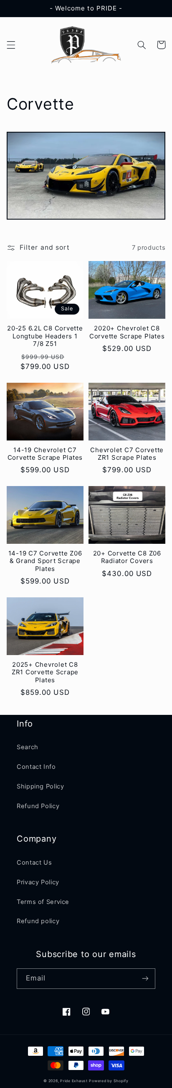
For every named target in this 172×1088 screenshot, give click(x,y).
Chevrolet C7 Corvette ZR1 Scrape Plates (127, 454)
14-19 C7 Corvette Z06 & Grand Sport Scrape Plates (45, 561)
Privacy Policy (38, 882)
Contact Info (36, 767)
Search (27, 747)
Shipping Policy (40, 786)
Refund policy (38, 921)
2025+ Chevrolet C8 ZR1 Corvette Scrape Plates (45, 672)
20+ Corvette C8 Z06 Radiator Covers (127, 557)
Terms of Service (43, 902)
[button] (10, 44)
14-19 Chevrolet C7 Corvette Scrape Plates (45, 454)
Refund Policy (38, 806)
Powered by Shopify (108, 1081)
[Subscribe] (145, 978)
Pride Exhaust (74, 1081)
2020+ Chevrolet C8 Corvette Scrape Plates (127, 332)
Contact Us (34, 862)
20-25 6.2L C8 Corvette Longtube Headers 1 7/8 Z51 (45, 336)
